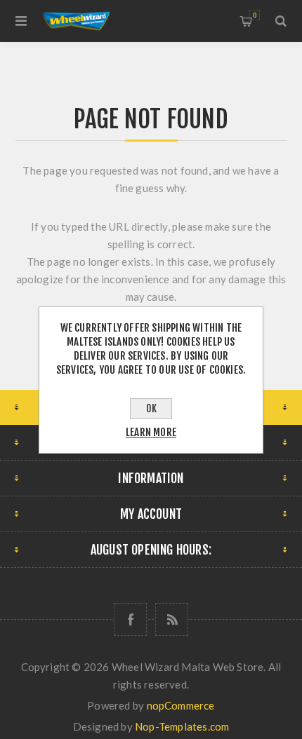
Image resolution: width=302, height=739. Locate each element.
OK (151, 408)
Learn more (151, 432)
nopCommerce (181, 705)
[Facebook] (130, 619)
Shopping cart (254, 15)
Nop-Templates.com (182, 726)
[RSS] (171, 619)
